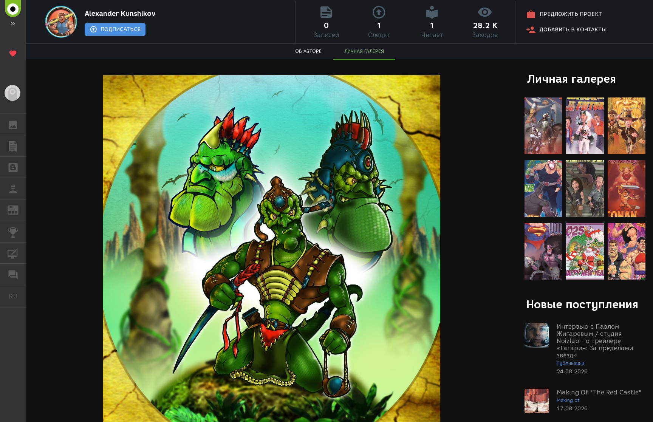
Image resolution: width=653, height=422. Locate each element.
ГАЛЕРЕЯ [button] (13, 124)
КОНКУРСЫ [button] (13, 231)
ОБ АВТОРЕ (308, 51)
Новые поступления (582, 304)
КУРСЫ (13, 253)
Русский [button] (17, 296)
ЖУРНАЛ (17, 209)
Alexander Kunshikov (120, 13)
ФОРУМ (13, 274)
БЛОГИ (13, 167)
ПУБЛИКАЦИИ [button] (13, 145)
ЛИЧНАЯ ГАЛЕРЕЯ (364, 51)
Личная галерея (571, 78)
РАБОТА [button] (13, 188)
